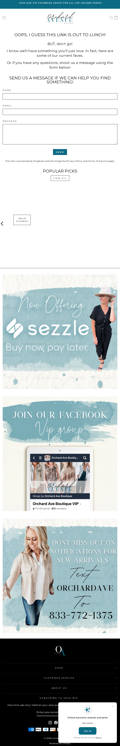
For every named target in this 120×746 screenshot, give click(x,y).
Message (10, 121)
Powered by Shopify (60, 743)
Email (7, 105)
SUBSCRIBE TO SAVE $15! (59, 698)
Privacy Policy (74, 161)
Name (7, 90)
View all (60, 178)
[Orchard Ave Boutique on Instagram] (50, 722)
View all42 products (22, 219)
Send (60, 152)
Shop (59, 668)
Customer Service (59, 678)
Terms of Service (97, 161)
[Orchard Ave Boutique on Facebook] (56, 722)
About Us (59, 688)
